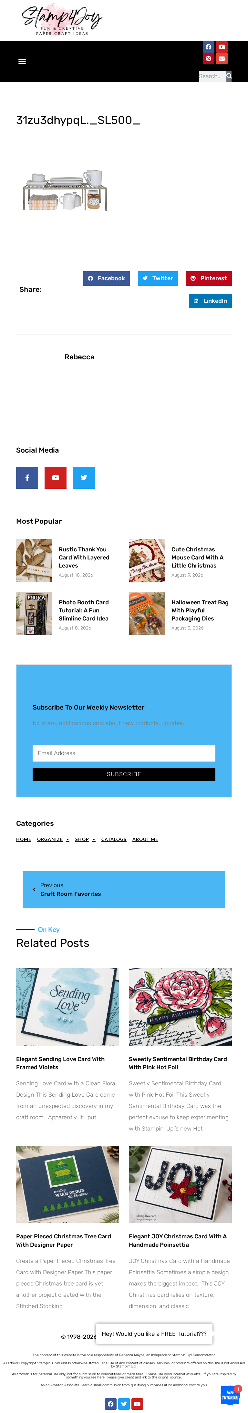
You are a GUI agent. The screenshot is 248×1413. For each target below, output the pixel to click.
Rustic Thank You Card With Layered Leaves (84, 557)
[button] (22, 62)
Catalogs (114, 839)
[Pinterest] (208, 58)
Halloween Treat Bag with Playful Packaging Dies (200, 610)
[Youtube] (222, 47)
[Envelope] (222, 58)
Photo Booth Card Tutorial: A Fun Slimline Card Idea (84, 610)
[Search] (228, 76)
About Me (145, 839)
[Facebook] (208, 47)
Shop (82, 839)
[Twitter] (124, 1404)
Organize (50, 839)
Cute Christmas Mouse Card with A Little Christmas (197, 557)
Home (23, 839)
